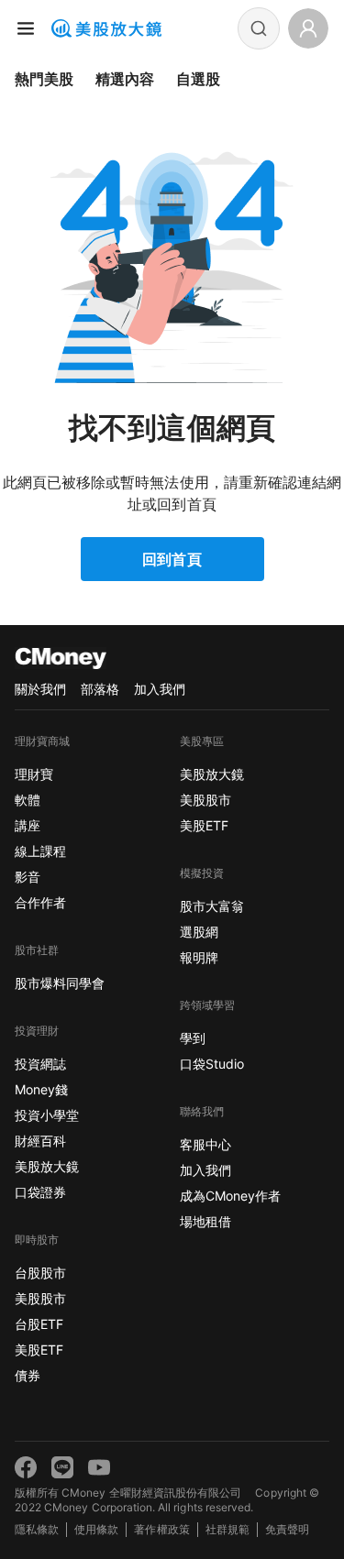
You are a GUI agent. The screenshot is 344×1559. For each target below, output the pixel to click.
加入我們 (159, 689)
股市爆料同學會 (60, 983)
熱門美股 (44, 79)
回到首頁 (171, 559)
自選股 (198, 79)
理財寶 (34, 774)
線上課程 (40, 851)
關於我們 (40, 689)
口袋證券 (40, 1192)
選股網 (199, 931)
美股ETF (39, 1349)
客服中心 (205, 1144)
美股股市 (40, 1298)
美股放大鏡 (47, 1166)
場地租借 (205, 1221)
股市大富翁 (212, 906)
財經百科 (40, 1140)
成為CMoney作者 (230, 1195)
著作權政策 (161, 1529)
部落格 (100, 689)
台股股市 (40, 1272)
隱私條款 (37, 1529)
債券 (27, 1375)
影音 (27, 876)
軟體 (27, 799)
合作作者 (40, 902)
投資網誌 (40, 1063)
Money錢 (41, 1089)
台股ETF (39, 1324)
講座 (27, 825)
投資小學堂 (47, 1115)
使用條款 (96, 1529)
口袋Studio (212, 1063)
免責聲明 (287, 1529)
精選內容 (124, 79)
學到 (192, 1038)
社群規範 (227, 1529)
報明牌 (199, 957)
